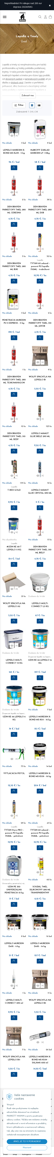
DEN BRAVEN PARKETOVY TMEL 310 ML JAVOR (40, 323)
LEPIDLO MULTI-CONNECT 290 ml (14, 1001)
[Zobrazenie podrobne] (39, 105)
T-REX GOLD (14, 488)
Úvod (24, 41)
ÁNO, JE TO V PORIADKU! (27, 1141)
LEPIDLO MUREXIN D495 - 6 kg (14, 945)
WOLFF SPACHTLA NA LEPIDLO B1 (40, 378)
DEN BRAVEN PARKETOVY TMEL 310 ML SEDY (14, 436)
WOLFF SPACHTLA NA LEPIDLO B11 (14, 1058)
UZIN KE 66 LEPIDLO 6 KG (14, 717)
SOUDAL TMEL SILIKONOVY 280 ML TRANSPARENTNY (40, 890)
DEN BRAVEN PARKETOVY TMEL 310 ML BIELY (40, 550)
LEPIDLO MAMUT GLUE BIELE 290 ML (40, 435)
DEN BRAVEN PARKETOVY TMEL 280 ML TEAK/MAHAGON (14, 380)
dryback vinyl (17, 82)
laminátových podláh (35, 79)
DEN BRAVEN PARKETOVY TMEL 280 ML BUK (14, 266)
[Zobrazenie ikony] (32, 105)
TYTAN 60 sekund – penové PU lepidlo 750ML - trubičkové (40, 265)
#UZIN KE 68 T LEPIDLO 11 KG (14, 547)
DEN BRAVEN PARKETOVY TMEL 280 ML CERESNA (14, 210)
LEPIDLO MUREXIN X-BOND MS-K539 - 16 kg (40, 775)
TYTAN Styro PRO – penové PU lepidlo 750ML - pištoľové (14, 831)
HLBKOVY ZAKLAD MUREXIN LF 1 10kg (40, 151)
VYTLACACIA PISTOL (14, 773)
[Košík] (50, 16)
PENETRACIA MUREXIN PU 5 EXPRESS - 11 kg (14, 321)
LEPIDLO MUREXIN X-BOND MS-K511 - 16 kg (40, 718)
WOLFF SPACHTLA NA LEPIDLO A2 (14, 605)
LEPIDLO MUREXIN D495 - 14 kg (40, 945)
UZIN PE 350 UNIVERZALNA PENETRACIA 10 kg (14, 888)
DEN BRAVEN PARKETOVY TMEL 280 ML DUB (40, 210)
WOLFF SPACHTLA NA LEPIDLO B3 (40, 1001)
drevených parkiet (13, 79)
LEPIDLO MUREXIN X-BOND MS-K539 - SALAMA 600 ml (40, 1060)
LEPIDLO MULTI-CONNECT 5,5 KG (40, 605)
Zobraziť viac (28, 95)
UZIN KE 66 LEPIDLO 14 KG (40, 660)
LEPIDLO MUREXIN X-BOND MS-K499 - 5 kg (14, 151)
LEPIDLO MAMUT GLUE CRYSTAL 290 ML (40, 491)
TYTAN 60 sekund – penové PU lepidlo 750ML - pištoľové (40, 831)
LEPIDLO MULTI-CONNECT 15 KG (14, 661)
